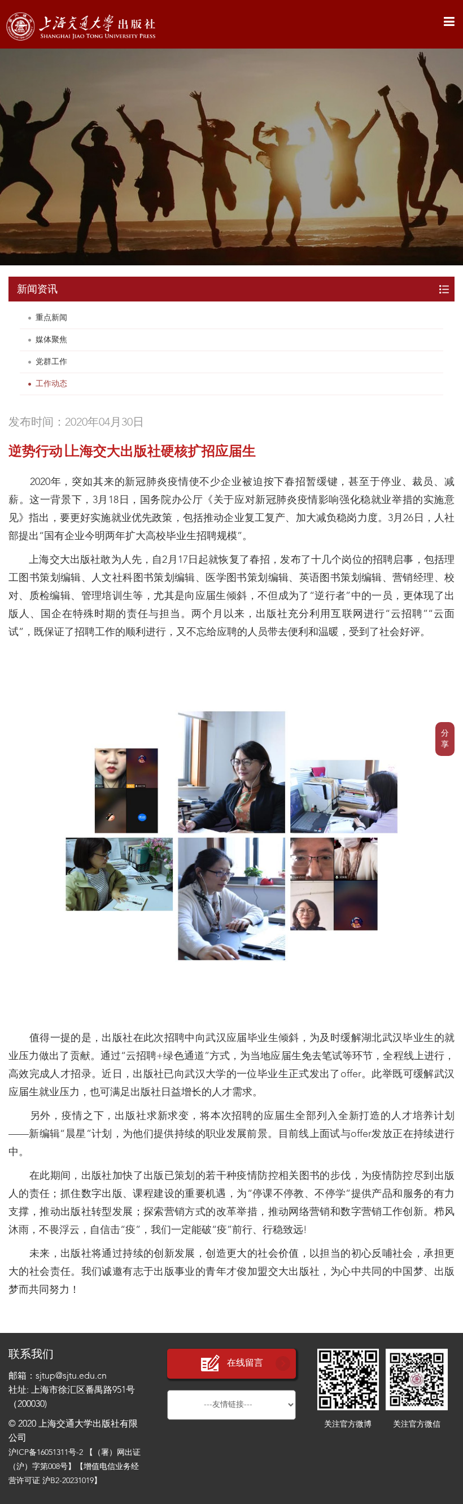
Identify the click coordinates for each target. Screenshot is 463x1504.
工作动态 (51, 384)
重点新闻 (51, 318)
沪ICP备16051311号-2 (45, 1453)
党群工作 (51, 362)
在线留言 (245, 1363)
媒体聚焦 (51, 340)
